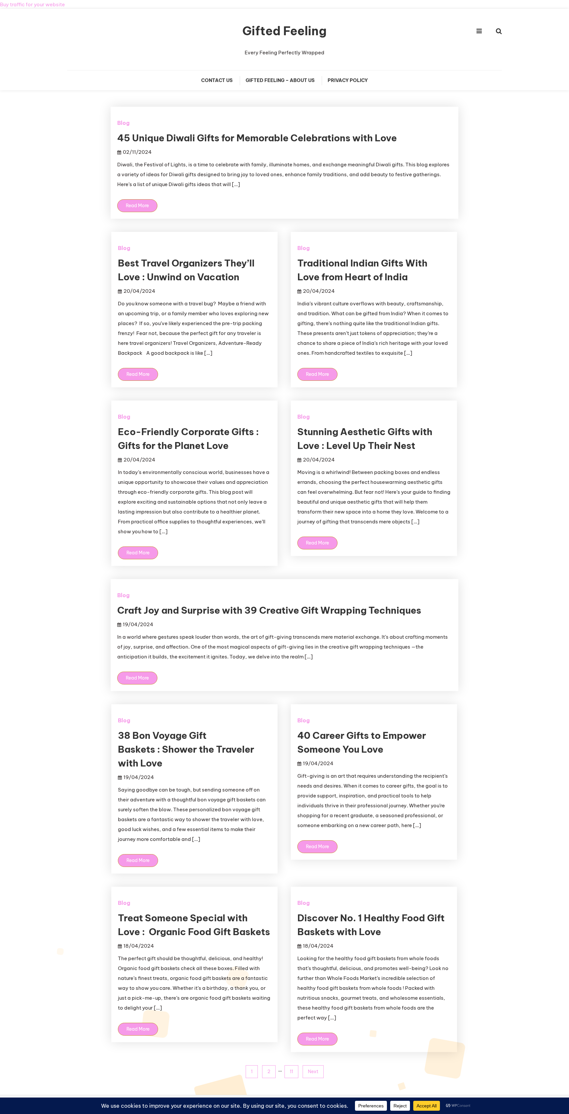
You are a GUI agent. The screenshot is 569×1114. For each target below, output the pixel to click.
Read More (137, 206)
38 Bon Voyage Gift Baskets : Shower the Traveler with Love (186, 749)
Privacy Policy (348, 80)
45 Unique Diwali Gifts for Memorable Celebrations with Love (257, 138)
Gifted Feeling (284, 31)
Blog (123, 123)
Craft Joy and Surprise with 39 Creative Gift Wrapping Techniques (269, 610)
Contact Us (216, 80)
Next (313, 1071)
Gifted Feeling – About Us (280, 80)
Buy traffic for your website (32, 4)
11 (291, 1071)
